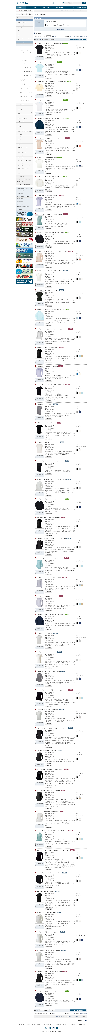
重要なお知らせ (21, 1024)
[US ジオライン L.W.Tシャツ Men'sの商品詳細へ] (39, 902)
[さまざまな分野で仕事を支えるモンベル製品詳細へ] (24, 266)
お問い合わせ (37, 1024)
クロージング (69, 10)
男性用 (54, 25)
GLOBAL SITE (82, 1024)
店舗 (53, 7)
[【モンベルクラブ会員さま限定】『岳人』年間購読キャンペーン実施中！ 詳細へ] (24, 224)
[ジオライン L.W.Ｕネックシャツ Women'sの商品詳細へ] (39, 606)
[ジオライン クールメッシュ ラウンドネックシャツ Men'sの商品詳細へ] (39, 490)
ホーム (57, 10)
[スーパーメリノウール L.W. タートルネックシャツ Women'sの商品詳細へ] (39, 841)
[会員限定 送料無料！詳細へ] (24, 276)
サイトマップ (74, 1024)
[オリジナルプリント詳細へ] (24, 271)
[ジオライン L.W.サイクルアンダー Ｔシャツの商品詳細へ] (39, 452)
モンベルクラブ (59, 7)
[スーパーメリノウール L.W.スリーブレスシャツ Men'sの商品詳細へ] (39, 471)
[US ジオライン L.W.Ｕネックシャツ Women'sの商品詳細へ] (39, 801)
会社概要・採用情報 (81, 7)
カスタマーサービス (70, 7)
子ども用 (66, 25)
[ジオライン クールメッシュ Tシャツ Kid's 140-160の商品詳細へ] (39, 110)
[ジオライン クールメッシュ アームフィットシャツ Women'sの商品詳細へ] (39, 339)
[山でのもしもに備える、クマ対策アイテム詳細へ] (24, 229)
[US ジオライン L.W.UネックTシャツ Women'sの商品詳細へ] (39, 528)
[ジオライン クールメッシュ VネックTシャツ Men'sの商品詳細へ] (39, 281)
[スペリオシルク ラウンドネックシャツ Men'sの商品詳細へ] (39, 682)
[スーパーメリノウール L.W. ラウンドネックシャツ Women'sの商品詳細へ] (39, 700)
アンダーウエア (76, 10)
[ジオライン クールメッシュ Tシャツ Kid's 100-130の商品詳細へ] (39, 54)
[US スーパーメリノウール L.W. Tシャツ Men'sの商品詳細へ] (39, 961)
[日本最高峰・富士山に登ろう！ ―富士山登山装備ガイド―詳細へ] (24, 250)
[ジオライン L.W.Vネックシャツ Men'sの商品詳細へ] (39, 923)
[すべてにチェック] (44, 39)
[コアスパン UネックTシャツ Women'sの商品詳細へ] (39, 433)
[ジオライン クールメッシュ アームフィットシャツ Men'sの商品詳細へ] (39, 549)
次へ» (54, 36)
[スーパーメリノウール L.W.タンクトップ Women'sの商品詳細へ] (39, 224)
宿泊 (40, 7)
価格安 (81, 36)
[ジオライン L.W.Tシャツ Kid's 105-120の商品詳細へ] (39, 72)
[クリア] (52, 39)
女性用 (60, 25)
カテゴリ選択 (64, 3)
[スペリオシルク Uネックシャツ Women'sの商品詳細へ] (39, 376)
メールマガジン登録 (46, 1024)
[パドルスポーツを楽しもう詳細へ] (24, 255)
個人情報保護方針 (56, 1024)
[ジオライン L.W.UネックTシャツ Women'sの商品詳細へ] (39, 358)
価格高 (85, 36)
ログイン (56, 3)
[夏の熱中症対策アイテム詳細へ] (24, 245)
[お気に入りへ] (24, 14)
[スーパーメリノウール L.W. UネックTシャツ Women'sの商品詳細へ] (39, 395)
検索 (84, 3)
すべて (49, 21)
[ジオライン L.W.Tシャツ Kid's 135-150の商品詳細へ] (39, 168)
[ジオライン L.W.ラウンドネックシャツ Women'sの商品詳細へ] (39, 588)
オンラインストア (21, 7)
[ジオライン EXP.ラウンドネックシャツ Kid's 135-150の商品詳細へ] (39, 1001)
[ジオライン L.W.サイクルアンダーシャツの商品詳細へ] (39, 761)
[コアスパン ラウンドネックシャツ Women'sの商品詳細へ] (39, 822)
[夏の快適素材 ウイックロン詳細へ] (24, 213)
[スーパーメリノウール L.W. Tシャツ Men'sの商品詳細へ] (39, 720)
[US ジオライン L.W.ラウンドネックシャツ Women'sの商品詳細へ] (39, 780)
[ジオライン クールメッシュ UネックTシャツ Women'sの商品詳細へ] (39, 148)
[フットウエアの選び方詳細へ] (24, 234)
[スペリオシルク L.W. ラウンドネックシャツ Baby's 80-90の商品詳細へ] (39, 92)
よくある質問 (29, 1024)
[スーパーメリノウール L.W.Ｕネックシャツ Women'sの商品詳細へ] (39, 568)
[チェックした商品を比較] (78, 39)
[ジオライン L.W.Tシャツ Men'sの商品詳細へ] (39, 644)
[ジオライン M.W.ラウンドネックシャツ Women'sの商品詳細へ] (39, 982)
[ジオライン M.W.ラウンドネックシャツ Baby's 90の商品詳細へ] (39, 187)
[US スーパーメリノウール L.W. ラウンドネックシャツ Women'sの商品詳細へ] (39, 860)
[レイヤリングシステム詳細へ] (24, 260)
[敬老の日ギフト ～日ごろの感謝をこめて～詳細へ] (24, 240)
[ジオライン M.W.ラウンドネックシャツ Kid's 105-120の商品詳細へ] (39, 243)
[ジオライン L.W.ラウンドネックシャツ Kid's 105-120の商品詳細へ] (39, 129)
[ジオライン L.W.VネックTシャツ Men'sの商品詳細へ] (39, 662)
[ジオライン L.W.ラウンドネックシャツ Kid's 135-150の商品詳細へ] (39, 320)
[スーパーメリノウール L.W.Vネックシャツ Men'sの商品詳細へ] (39, 883)
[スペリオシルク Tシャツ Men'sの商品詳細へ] (39, 414)
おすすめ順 (72, 36)
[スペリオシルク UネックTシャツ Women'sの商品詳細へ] (39, 206)
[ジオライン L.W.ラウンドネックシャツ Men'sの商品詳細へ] (39, 942)
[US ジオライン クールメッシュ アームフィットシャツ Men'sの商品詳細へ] (39, 738)
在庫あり (55, 21)
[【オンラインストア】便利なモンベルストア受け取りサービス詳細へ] (24, 281)
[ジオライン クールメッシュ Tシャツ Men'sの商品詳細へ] (39, 300)
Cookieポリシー (66, 1024)
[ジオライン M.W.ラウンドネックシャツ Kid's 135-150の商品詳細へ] (39, 625)
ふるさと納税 (46, 7)
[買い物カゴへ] (24, 11)
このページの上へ (82, 1020)
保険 (35, 7)
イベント (29, 7)
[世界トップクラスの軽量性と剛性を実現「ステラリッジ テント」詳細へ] (24, 219)
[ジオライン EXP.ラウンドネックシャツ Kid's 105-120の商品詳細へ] (39, 509)
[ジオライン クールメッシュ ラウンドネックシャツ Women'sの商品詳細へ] (39, 262)
